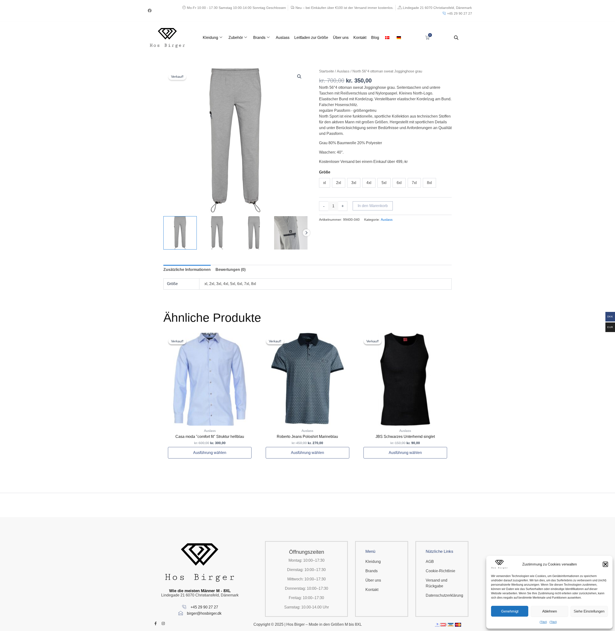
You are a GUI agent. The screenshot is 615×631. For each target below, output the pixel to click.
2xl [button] (338, 183)
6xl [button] (399, 183)
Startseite (326, 71)
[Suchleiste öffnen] (456, 38)
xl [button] (324, 183)
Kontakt (359, 38)
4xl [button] (368, 183)
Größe (324, 172)
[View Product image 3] (254, 233)
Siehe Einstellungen (589, 611)
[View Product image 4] (291, 233)
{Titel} (543, 622)
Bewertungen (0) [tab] (230, 270)
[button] (605, 564)
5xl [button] (384, 183)
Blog (375, 38)
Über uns (341, 38)
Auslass (282, 38)
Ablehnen (549, 611)
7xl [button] (414, 183)
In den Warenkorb (373, 206)
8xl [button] (429, 183)
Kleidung (210, 38)
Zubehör (235, 38)
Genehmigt (509, 611)
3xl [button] (353, 183)
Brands (259, 38)
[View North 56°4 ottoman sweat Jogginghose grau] (180, 233)
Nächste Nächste (306, 232)
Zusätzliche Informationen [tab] (187, 270)
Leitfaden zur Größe (311, 38)
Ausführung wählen (209, 453)
